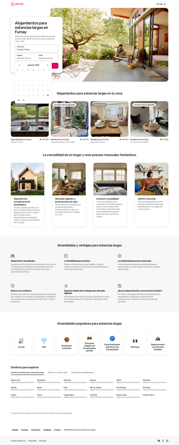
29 (48, 95)
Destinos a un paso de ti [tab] (57, 372)
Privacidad (32, 441)
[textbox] (26, 58)
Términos (42, 441)
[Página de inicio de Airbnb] (17, 4)
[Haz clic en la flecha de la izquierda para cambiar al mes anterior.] (19, 65)
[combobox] (36, 49)
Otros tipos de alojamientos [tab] (82, 372)
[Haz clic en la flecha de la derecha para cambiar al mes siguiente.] (47, 65)
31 (23, 100)
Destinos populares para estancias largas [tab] (27, 372)
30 (19, 100)
